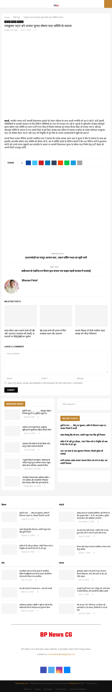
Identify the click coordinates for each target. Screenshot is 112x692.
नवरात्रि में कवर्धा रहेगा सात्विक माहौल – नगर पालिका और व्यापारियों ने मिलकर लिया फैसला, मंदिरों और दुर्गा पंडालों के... (36, 480)
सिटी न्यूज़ (20, 22)
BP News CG (56, 635)
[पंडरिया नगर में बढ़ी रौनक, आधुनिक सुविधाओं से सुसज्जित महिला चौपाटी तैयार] (12, 431)
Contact (37, 689)
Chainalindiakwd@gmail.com (61, 654)
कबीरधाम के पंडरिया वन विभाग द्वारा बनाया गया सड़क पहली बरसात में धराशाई (56, 270)
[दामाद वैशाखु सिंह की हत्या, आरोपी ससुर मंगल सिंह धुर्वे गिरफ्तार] (9, 533)
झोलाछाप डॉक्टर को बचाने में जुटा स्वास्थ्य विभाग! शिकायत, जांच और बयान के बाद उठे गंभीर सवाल (92, 573)
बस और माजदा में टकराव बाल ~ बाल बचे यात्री (35, 588)
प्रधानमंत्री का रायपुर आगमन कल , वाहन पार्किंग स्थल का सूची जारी (56, 257)
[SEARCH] (105, 404)
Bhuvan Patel (12, 30)
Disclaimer (48, 689)
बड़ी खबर (7, 22)
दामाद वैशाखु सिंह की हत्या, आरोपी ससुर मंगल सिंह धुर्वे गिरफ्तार (82, 434)
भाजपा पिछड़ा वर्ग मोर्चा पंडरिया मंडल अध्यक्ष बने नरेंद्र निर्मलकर (90, 332)
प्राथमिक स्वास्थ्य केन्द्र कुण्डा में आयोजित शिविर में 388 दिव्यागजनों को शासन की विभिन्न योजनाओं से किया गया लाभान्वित (35, 573)
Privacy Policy (60, 689)
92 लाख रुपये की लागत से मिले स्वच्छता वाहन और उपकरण (53, 332)
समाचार (14, 22)
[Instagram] (59, 670)
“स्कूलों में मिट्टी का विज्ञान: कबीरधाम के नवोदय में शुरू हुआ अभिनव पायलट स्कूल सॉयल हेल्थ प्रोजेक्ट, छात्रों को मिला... (36, 462)
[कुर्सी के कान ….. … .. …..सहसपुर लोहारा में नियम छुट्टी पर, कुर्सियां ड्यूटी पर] (12, 414)
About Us (28, 689)
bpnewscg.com (21, 683)
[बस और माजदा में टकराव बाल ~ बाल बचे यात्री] (9, 592)
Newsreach (73, 683)
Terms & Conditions (77, 689)
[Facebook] (43, 670)
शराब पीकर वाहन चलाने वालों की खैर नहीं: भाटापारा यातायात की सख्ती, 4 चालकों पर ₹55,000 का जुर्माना (19, 333)
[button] (9, 71)
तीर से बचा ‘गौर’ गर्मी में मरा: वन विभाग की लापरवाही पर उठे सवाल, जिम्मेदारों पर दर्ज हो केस (92, 607)
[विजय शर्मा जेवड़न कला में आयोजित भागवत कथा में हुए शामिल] (67, 550)
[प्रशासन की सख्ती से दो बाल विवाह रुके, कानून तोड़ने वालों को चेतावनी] (12, 447)
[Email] (67, 670)
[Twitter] (51, 670)
